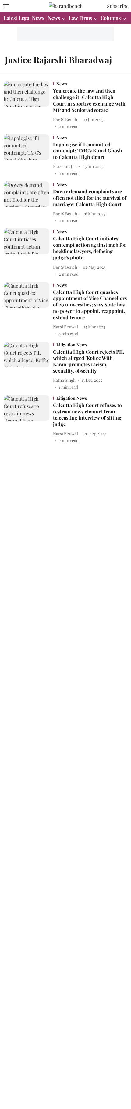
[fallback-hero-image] (28, 105)
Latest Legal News (24, 18)
